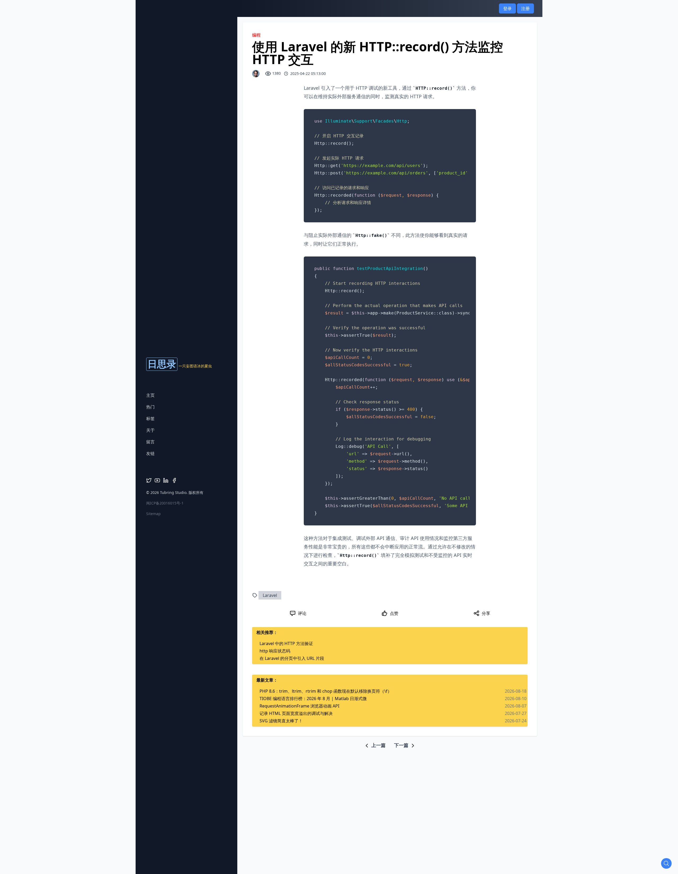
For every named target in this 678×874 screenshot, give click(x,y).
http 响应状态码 (275, 651)
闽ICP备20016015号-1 (165, 503)
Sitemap (153, 513)
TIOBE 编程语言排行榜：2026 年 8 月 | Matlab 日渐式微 (313, 698)
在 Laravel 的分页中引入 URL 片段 (292, 658)
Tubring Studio (173, 492)
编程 (256, 35)
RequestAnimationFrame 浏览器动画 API (299, 706)
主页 (150, 395)
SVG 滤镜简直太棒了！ (281, 721)
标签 (150, 418)
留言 (150, 442)
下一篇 (402, 745)
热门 (150, 407)
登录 (507, 8)
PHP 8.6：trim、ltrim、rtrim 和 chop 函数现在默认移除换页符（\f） (326, 691)
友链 (150, 453)
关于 (150, 430)
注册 (525, 8)
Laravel (270, 595)
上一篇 (378, 745)
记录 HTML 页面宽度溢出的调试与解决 (296, 713)
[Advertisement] (339, 761)
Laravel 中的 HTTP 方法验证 (286, 643)
